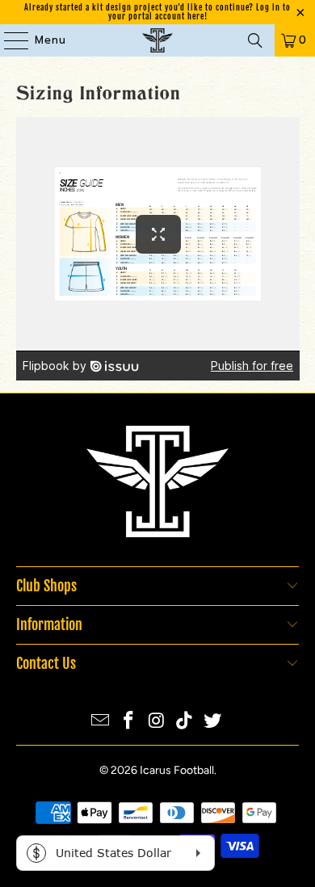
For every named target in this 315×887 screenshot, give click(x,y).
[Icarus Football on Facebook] (128, 722)
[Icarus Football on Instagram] (157, 722)
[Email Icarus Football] (101, 722)
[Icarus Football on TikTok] (185, 722)
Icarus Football (177, 770)
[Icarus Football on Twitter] (213, 722)
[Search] (255, 40)
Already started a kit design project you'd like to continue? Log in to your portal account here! (157, 11)
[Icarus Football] (158, 40)
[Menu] (8, 40)
